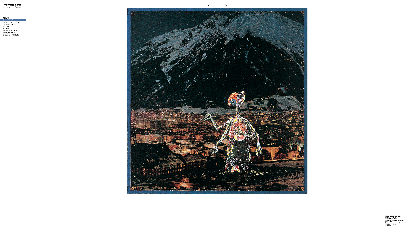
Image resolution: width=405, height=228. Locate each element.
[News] (13, 18)
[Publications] (13, 31)
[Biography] (13, 33)
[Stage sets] (13, 24)
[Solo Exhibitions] (13, 22)
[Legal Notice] (13, 35)
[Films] (13, 29)
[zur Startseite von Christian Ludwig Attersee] (13, 9)
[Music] (13, 26)
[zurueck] (120, 5)
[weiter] (315, 5)
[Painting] (13, 20)
